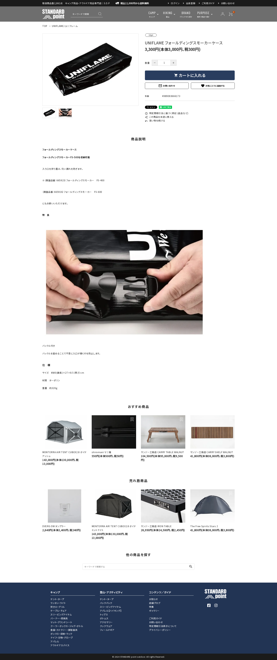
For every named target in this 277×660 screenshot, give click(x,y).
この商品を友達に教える (159, 116)
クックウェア (106, 626)
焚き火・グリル (57, 606)
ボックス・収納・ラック (61, 633)
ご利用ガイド (208, 3)
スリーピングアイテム (61, 614)
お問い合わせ (228, 3)
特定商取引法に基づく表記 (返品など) (166, 113)
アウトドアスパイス (59, 645)
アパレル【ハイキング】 (111, 610)
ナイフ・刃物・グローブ (61, 637)
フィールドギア (107, 629)
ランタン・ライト (58, 603)
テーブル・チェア (58, 610)
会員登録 (190, 3)
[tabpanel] (90, 69)
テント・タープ (57, 599)
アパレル (54, 641)
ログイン (175, 3)
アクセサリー (106, 622)
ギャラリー (154, 610)
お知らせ (153, 599)
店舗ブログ (154, 603)
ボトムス (104, 618)
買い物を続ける (155, 120)
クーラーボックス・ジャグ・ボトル (66, 626)
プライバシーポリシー (160, 629)
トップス (104, 614)
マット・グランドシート (61, 622)
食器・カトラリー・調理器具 (63, 629)
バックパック (106, 603)
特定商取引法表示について (163, 626)
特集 (151, 606)
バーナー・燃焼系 (59, 618)
